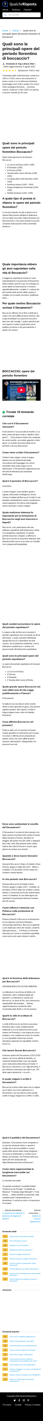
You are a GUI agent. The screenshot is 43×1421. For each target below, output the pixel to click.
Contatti (18, 1405)
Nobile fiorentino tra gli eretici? (21, 1250)
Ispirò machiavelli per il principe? (22, 1341)
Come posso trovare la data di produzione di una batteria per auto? (23, 1360)
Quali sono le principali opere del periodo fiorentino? (25, 1274)
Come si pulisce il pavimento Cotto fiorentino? (23, 1264)
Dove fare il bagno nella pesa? (21, 1354)
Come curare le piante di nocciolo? (23, 1350)
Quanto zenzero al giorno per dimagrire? (25, 1375)
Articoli (5, 10)
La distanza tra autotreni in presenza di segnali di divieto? (13, 1216)
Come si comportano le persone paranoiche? (22, 1380)
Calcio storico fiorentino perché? (22, 1236)
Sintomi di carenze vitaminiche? (35, 1219)
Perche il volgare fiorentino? (20, 1254)
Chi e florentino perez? (18, 1241)
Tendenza (16, 10)
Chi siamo (7, 1405)
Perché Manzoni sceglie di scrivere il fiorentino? (23, 1280)
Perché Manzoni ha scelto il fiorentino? (24, 1269)
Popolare (28, 10)
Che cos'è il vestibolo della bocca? (23, 1337)
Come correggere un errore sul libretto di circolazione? (25, 1370)
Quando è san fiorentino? (19, 1245)
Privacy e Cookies (32, 1405)
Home (5, 30)
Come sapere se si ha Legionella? (22, 1365)
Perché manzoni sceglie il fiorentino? (23, 1259)
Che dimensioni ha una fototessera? (23, 1346)
